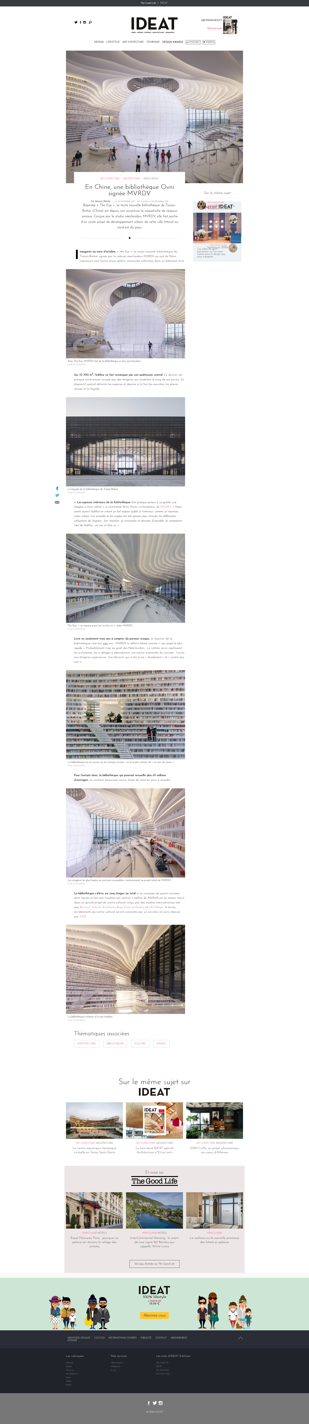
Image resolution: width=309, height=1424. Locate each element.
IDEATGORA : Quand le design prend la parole (221, 207)
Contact (161, 1338)
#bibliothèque (115, 1044)
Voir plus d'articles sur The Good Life (155, 1264)
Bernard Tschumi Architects (97, 907)
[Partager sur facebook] (57, 488)
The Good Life (148, 3)
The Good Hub (162, 1370)
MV (162, 507)
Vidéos (210, 42)
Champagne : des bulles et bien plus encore (222, 236)
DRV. (168, 507)
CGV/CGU (99, 1338)
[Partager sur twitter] (57, 495)
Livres (113, 1370)
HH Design (156, 907)
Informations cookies (123, 1338)
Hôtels (102, 1233)
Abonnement (179, 1338)
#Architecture (86, 1044)
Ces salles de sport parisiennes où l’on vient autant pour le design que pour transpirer (211, 253)
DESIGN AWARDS (172, 42)
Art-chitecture (133, 42)
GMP (83, 916)
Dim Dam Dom (163, 1374)
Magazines (115, 1366)
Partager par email (57, 502)
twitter (76, 22)
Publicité (146, 1338)
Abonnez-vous (154, 1315)
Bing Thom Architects (131, 907)
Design (99, 42)
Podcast (194, 42)
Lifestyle (113, 42)
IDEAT (164, 3)
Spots (68, 1377)
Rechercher (90, 22)
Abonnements (117, 1363)
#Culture (140, 1044)
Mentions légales (79, 1338)
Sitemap (72, 1340)
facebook (80, 22)
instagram (84, 22)
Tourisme (153, 42)
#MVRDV (161, 1044)
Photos (69, 1385)
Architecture (131, 179)
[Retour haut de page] (240, 1338)
